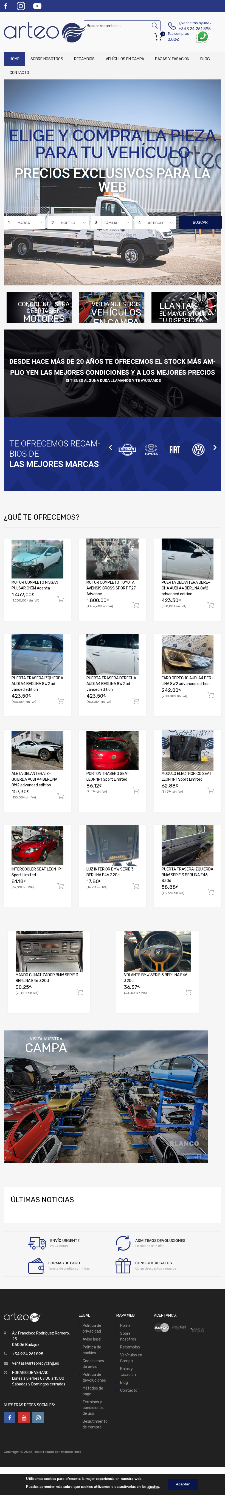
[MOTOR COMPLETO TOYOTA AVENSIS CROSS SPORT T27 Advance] (112, 558)
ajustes (153, 1486)
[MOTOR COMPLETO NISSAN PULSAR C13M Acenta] (37, 559)
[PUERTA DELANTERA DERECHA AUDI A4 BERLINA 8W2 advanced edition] (187, 558)
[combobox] (25, 222)
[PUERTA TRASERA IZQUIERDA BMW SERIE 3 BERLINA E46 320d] (187, 845)
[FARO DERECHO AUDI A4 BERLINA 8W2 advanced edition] (187, 654)
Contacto (19, 72)
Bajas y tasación (172, 59)
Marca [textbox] (24, 223)
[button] (110, 447)
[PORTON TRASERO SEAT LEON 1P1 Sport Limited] (112, 750)
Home (14, 59)
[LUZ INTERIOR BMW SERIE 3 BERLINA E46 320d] (112, 845)
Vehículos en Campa (125, 59)
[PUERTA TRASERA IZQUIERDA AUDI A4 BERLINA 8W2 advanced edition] (37, 654)
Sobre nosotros (46, 59)
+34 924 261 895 (192, 28)
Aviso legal (92, 1339)
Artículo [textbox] (156, 223)
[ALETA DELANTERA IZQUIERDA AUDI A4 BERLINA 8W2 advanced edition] (37, 750)
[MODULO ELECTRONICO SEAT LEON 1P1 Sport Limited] (187, 749)
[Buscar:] (122, 26)
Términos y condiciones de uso (93, 1408)
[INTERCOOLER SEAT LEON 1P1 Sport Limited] (37, 845)
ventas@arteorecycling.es (35, 1363)
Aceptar (183, 1484)
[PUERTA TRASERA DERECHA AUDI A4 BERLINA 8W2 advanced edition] (112, 654)
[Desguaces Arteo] (27, 32)
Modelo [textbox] (68, 223)
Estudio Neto (71, 1452)
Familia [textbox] (111, 223)
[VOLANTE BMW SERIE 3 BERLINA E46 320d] (157, 951)
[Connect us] (9, 1417)
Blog (205, 59)
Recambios (84, 59)
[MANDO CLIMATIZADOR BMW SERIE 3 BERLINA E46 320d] (49, 951)
